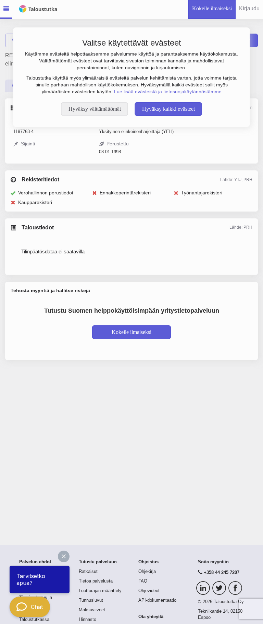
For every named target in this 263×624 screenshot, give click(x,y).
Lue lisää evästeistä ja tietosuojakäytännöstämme (168, 91)
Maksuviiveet (92, 610)
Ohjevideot (149, 590)
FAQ (142, 581)
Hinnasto (87, 619)
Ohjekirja (147, 571)
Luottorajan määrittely (100, 590)
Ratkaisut (88, 571)
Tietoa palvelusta (96, 581)
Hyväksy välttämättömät (94, 109)
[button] (64, 556)
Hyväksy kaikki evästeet (168, 109)
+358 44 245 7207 (221, 572)
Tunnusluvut (91, 600)
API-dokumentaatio (157, 600)
